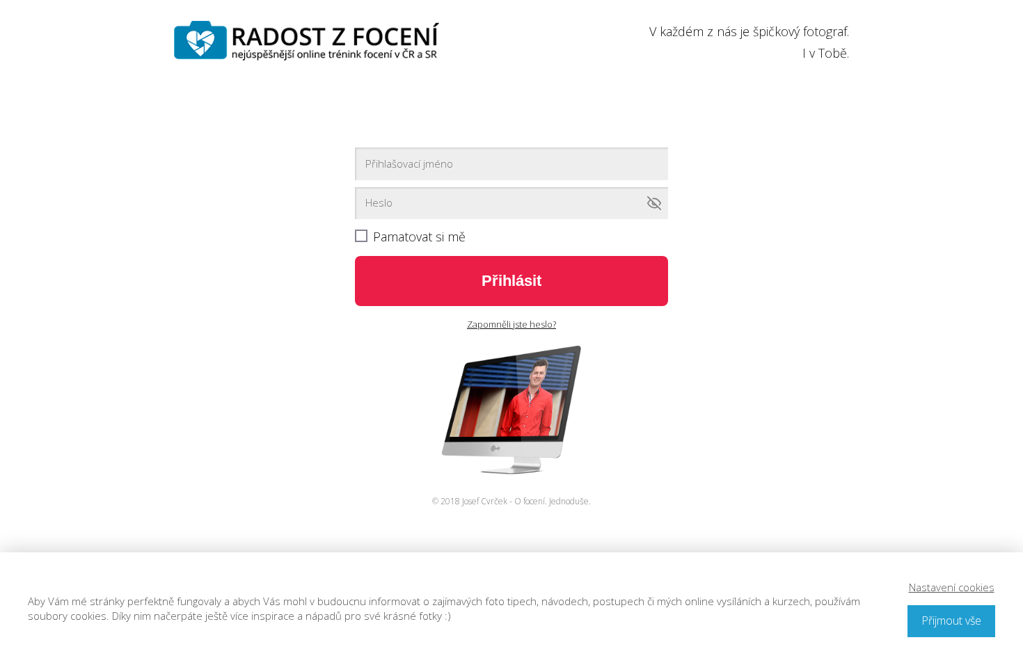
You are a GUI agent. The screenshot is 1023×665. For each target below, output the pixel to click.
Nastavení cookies (951, 587)
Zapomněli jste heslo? (511, 324)
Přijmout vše (951, 620)
